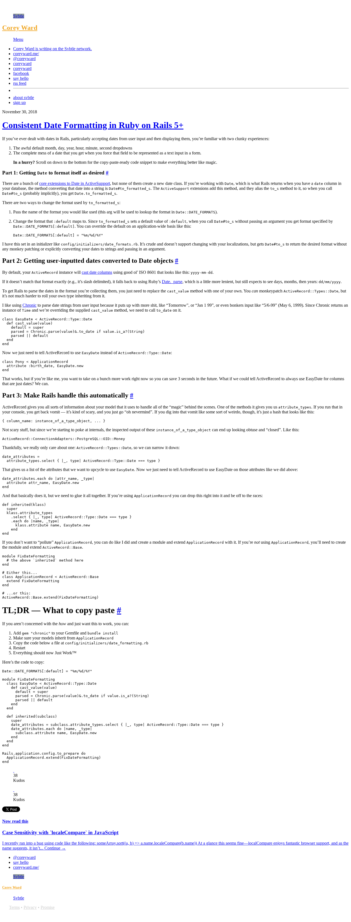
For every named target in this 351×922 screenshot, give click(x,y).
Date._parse (172, 281)
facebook (21, 73)
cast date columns (97, 272)
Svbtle (18, 16)
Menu (18, 39)
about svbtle (23, 97)
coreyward (22, 63)
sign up (19, 102)
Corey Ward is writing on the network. (52, 48)
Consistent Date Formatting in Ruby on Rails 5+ (92, 125)
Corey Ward (19, 27)
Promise (48, 907)
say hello (21, 78)
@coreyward (24, 58)
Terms (14, 907)
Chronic (29, 305)
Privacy (30, 907)
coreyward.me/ (26, 53)
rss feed (19, 83)
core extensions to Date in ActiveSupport (74, 183)
